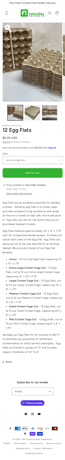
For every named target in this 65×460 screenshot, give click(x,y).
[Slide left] (3, 113)
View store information (19, 193)
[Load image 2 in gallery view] (32, 113)
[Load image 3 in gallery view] (49, 113)
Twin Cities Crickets (31, 439)
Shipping (6, 142)
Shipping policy (23, 448)
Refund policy (20, 443)
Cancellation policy (34, 453)
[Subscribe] (49, 391)
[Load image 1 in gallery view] (15, 113)
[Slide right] (61, 113)
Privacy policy (36, 443)
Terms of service (54, 443)
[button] (6, 13)
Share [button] (9, 361)
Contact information (43, 448)
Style (5, 153)
